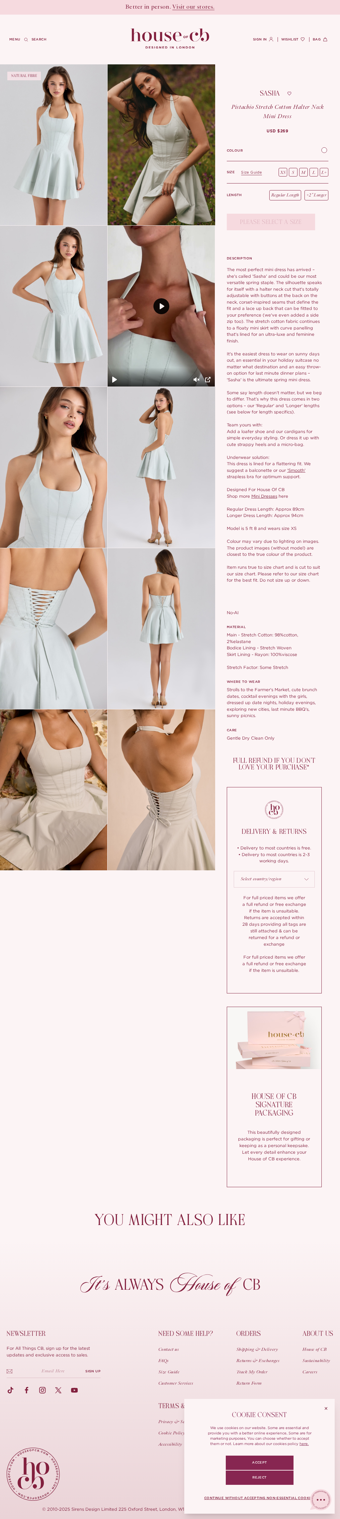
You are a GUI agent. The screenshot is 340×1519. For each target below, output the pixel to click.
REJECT (259, 1477)
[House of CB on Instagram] (42, 1390)
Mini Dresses (264, 496)
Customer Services (175, 1383)
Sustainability (316, 1361)
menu (15, 39)
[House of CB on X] (58, 1390)
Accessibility (170, 1444)
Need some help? (185, 1334)
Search (39, 39)
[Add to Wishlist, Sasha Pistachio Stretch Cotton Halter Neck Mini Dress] (289, 94)
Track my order (252, 1372)
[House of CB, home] (170, 39)
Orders (248, 1334)
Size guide (251, 172)
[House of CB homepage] (33, 1474)
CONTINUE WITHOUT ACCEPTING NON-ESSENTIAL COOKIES (259, 1498)
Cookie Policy (171, 1433)
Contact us (168, 1349)
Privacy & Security (177, 1422)
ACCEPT (259, 1462)
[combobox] (274, 879)
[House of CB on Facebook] (27, 1390)
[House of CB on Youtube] (74, 1390)
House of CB (314, 1349)
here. (304, 1444)
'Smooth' (296, 470)
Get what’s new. (208, 7)
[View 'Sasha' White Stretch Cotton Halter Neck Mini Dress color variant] (324, 150)
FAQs (163, 1361)
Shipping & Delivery (257, 1349)
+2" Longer (316, 195)
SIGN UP (93, 1371)
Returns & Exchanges (258, 1361)
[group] (277, 131)
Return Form (249, 1383)
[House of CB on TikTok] (11, 1390)
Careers (309, 1372)
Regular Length (285, 195)
